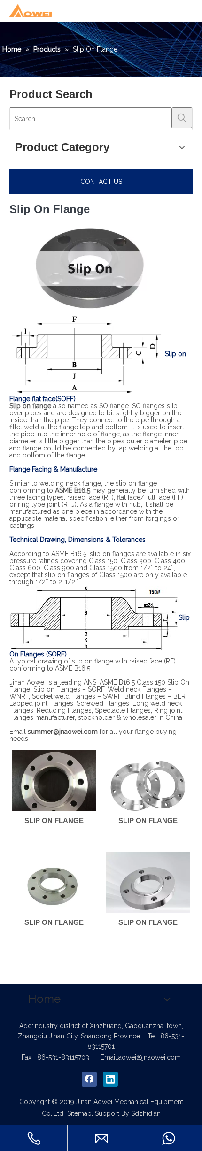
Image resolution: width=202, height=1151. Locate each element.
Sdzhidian (146, 1113)
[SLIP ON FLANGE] (54, 785)
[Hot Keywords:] (181, 117)
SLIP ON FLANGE (54, 820)
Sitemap (79, 1113)
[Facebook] (89, 1079)
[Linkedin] (110, 1079)
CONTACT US (101, 181)
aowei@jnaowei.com (149, 1057)
